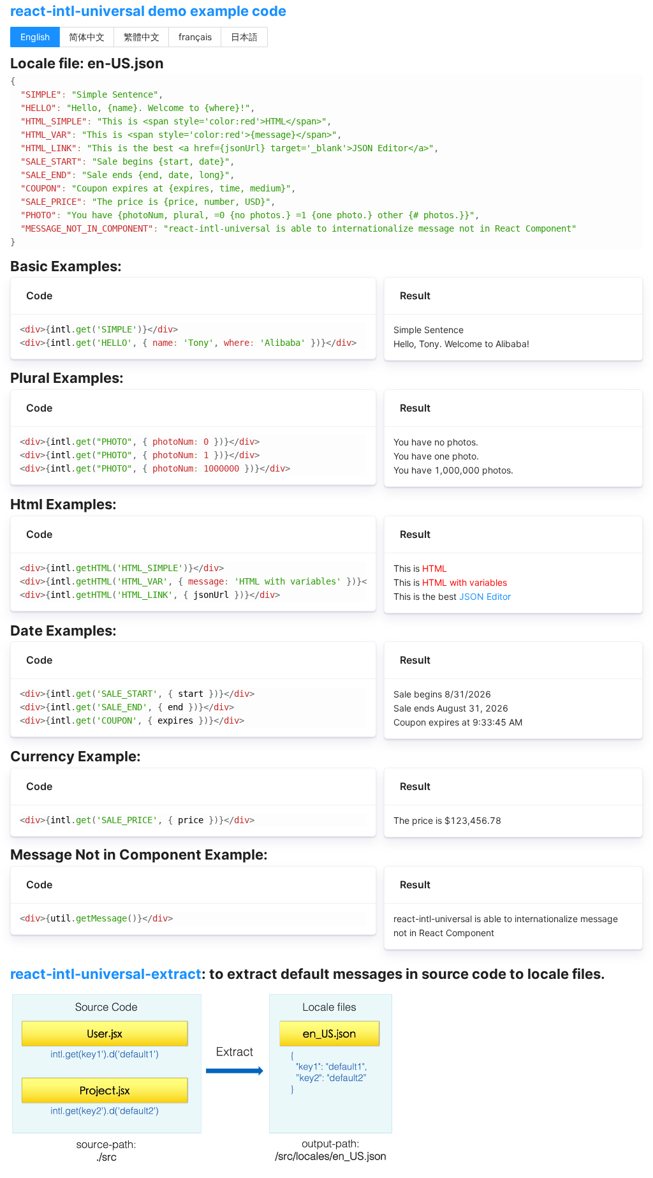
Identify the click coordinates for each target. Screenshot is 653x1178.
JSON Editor (485, 596)
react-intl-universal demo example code (148, 11)
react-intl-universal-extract (106, 974)
